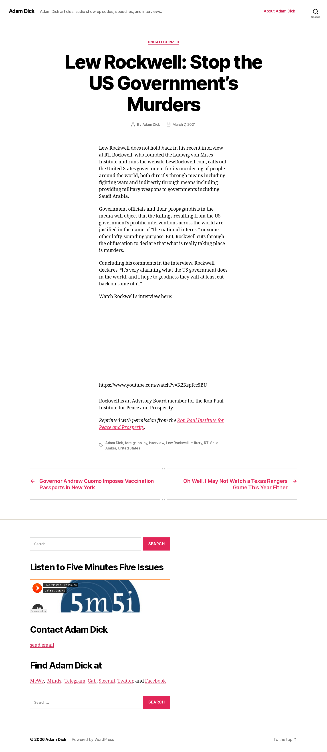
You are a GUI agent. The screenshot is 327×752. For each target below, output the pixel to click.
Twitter (125, 681)
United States (129, 448)
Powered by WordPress (93, 739)
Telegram (75, 681)
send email (42, 645)
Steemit (107, 681)
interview (156, 443)
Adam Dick (21, 11)
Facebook (155, 681)
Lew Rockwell (177, 443)
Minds (54, 681)
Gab (92, 681)
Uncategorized (163, 42)
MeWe (37, 681)
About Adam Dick (279, 11)
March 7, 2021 (184, 124)
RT (206, 443)
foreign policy (136, 443)
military (196, 443)
